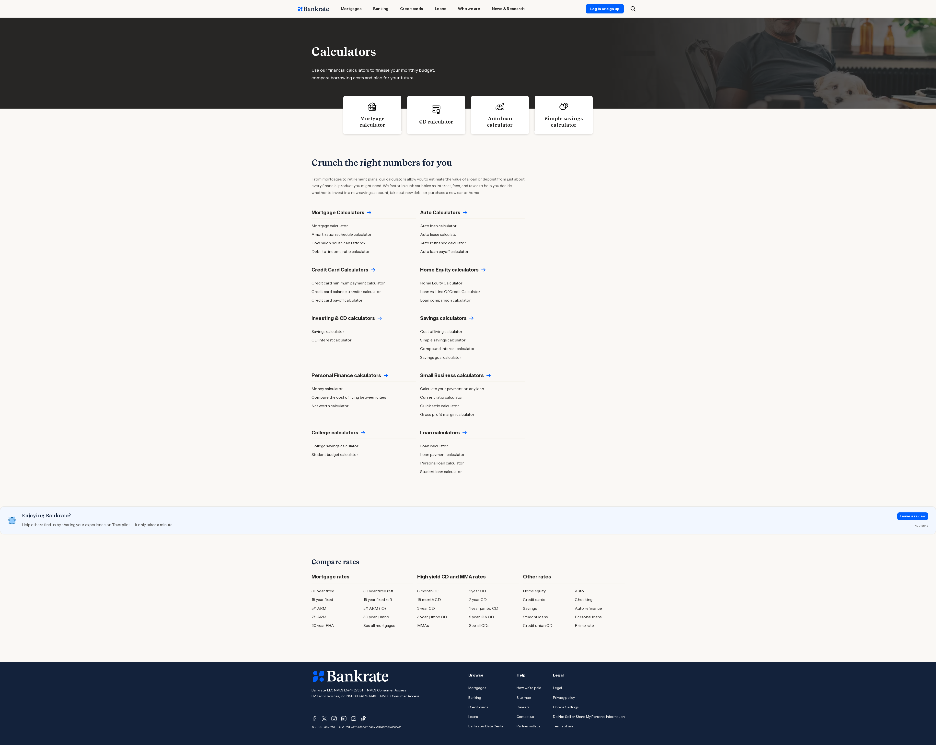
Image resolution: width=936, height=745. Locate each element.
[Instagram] (334, 719)
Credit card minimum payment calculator (348, 283)
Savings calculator (328, 331)
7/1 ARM (319, 616)
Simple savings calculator (564, 122)
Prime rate (584, 625)
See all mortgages (379, 625)
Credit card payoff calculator (337, 300)
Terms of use (563, 726)
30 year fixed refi (378, 590)
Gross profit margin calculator (447, 414)
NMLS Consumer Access (386, 690)
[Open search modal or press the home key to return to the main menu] (633, 8)
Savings (530, 608)
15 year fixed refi (377, 599)
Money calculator (327, 388)
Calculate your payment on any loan (452, 388)
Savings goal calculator (440, 357)
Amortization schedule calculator (342, 234)
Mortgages (477, 688)
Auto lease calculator (439, 234)
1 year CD (477, 590)
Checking (583, 599)
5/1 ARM (319, 608)
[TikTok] (363, 719)
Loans (473, 716)
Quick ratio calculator (439, 405)
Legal (557, 688)
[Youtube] (354, 719)
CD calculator (436, 122)
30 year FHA (323, 625)
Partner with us (528, 726)
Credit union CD (538, 625)
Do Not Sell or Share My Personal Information (589, 716)
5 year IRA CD (481, 616)
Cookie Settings (565, 707)
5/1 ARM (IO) (374, 608)
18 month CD (429, 599)
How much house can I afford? (339, 242)
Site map (524, 697)
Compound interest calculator (447, 348)
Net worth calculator (330, 405)
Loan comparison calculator (445, 300)
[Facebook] (314, 719)
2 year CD (478, 599)
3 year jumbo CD (432, 616)
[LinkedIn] (344, 719)
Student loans (535, 616)
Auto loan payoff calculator (444, 251)
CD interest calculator (332, 340)
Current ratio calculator (441, 397)
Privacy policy (564, 697)
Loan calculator (434, 445)
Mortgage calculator (372, 122)
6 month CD (428, 590)
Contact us (525, 716)
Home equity (534, 590)
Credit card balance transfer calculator (346, 291)
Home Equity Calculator (441, 283)
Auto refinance (588, 608)
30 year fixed (323, 590)
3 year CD (426, 608)
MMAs (423, 625)
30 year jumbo (376, 616)
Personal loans (588, 616)
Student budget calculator (335, 454)
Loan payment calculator (442, 454)
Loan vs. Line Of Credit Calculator (450, 291)
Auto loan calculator (500, 122)
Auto (579, 590)
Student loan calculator (441, 471)
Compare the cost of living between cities (349, 397)
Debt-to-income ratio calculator (341, 251)
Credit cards (534, 599)
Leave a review (912, 516)
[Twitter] (324, 719)
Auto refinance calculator (443, 242)
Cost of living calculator (441, 331)
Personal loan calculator (442, 463)
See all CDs (479, 625)
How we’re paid (529, 688)
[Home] (313, 8)
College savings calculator (335, 445)
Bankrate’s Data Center (486, 726)
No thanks (921, 525)
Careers (523, 707)
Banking (474, 697)
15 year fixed (322, 599)
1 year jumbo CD (483, 608)
